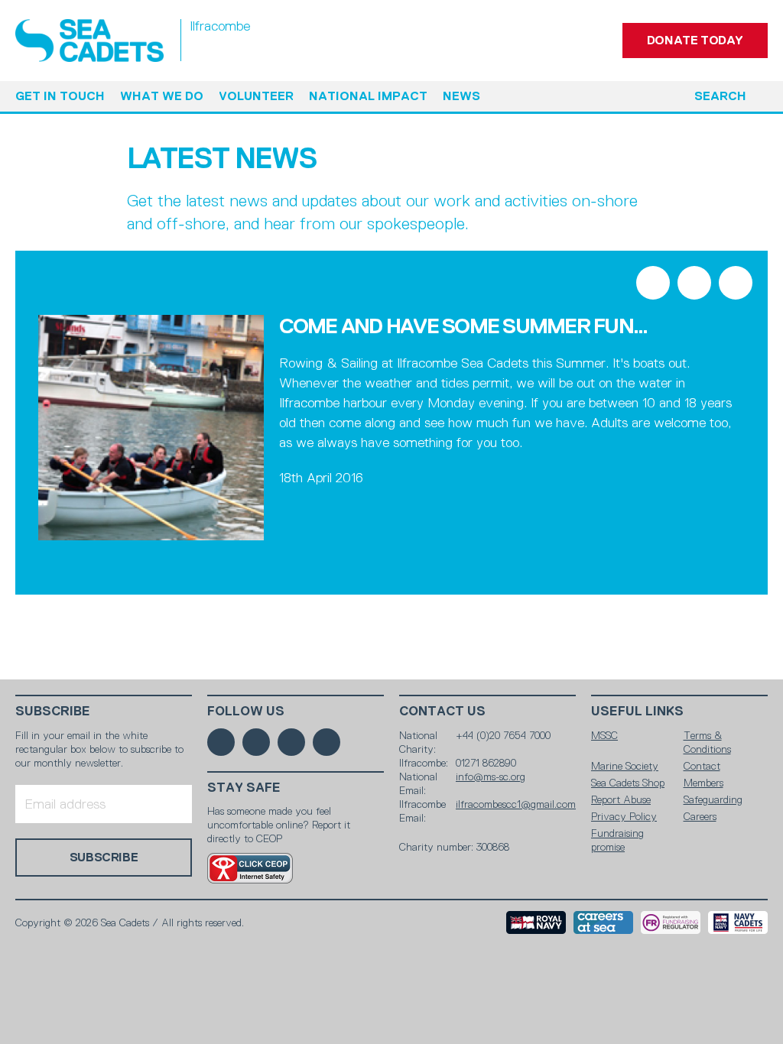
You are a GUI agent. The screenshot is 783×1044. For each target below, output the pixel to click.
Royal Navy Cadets (738, 922)
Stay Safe (244, 787)
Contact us (442, 711)
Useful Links (637, 711)
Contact (702, 766)
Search (720, 95)
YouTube (326, 742)
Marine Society (624, 766)
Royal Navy (536, 922)
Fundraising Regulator (670, 922)
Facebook (653, 283)
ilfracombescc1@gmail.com (516, 804)
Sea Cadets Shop (627, 783)
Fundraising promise (617, 840)
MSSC (604, 735)
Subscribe (52, 711)
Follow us (245, 711)
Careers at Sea (603, 922)
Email (735, 283)
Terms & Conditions (707, 742)
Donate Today (695, 40)
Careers (700, 816)
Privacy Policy (624, 816)
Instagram (291, 742)
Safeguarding (713, 799)
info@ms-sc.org (490, 776)
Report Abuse (621, 799)
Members (703, 783)
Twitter (694, 283)
